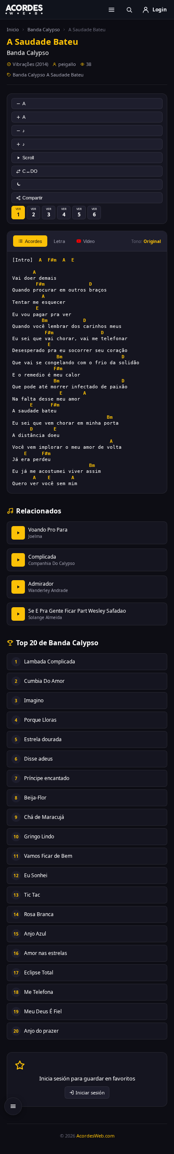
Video (89, 241)
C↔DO (30, 171)
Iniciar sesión (90, 1092)
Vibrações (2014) (30, 64)
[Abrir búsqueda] (129, 10)
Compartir (32, 197)
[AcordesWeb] (29, 9)
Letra (59, 241)
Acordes (33, 241)
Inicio (13, 29)
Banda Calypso (43, 29)
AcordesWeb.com (95, 1135)
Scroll (28, 157)
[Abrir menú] (111, 10)
